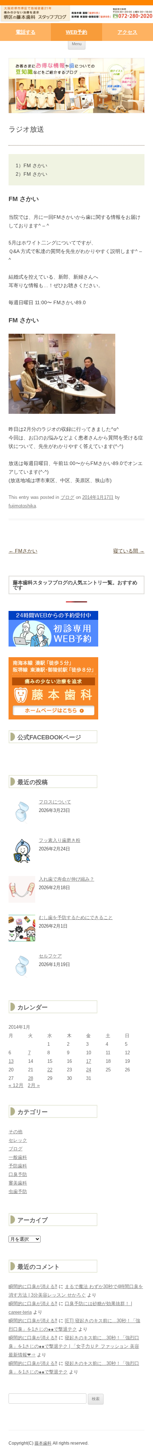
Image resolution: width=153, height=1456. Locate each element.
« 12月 (16, 1085)
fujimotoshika (22, 505)
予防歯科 (18, 1166)
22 (49, 1069)
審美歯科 (18, 1183)
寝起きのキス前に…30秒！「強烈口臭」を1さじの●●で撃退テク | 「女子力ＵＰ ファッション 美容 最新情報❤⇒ (74, 1346)
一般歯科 (18, 1157)
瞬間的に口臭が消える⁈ (33, 1286)
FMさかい (23, 551)
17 (88, 1061)
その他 (15, 1131)
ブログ (67, 497)
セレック (18, 1140)
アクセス (127, 32)
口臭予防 (18, 1174)
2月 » (34, 1085)
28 (30, 1078)
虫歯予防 (18, 1191)
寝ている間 (128, 551)
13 (11, 1061)
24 (88, 1069)
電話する (26, 32)
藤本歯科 (43, 1443)
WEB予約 (76, 32)
